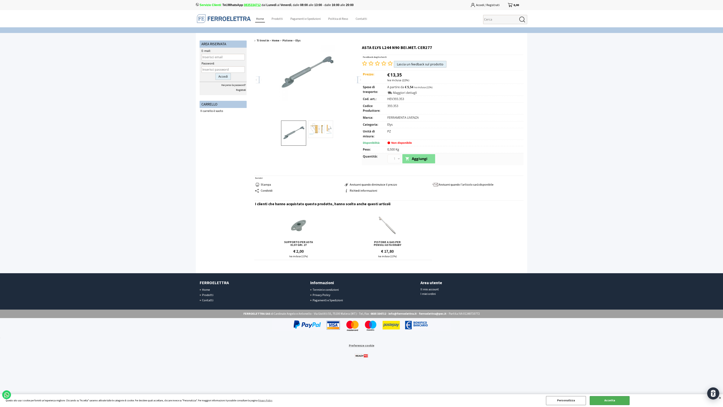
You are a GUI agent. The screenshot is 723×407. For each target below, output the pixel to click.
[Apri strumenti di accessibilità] (713, 393)
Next (359, 79)
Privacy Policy (265, 400)
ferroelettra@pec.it (432, 314)
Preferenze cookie (361, 346)
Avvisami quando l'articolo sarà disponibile (466, 185)
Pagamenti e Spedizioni (305, 19)
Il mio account (429, 289)
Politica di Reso (338, 19)
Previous (258, 79)
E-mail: (206, 51)
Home (260, 19)
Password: (207, 63)
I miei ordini (428, 294)
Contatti (361, 19)
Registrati (241, 90)
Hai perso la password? (233, 85)
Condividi (266, 191)
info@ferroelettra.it (402, 314)
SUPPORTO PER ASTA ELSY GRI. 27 (298, 243)
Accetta (609, 400)
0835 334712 (378, 314)
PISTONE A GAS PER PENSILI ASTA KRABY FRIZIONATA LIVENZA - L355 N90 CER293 (387, 243)
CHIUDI (720, 398)
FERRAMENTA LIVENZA (403, 118)
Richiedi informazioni (363, 191)
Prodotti (277, 19)
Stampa (266, 185)
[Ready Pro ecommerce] (361, 355)
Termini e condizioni (326, 290)
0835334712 (252, 5)
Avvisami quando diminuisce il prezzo (373, 185)
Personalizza (566, 400)
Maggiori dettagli (405, 93)
